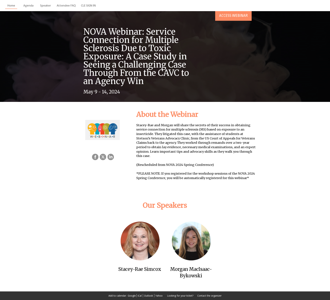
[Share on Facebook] (95, 157)
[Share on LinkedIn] (110, 157)
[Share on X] (102, 157)
